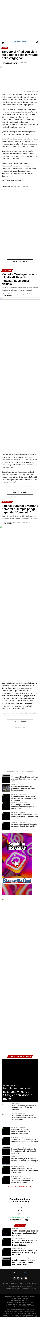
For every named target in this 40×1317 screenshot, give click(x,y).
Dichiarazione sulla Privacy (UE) (21, 1286)
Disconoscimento (29, 1289)
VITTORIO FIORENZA (11, 64)
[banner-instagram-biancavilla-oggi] (17, 894)
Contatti (14, 1283)
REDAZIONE (8, 295)
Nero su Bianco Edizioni (29, 1283)
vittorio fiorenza (21, 186)
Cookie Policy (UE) (13, 1289)
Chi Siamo (5, 1283)
